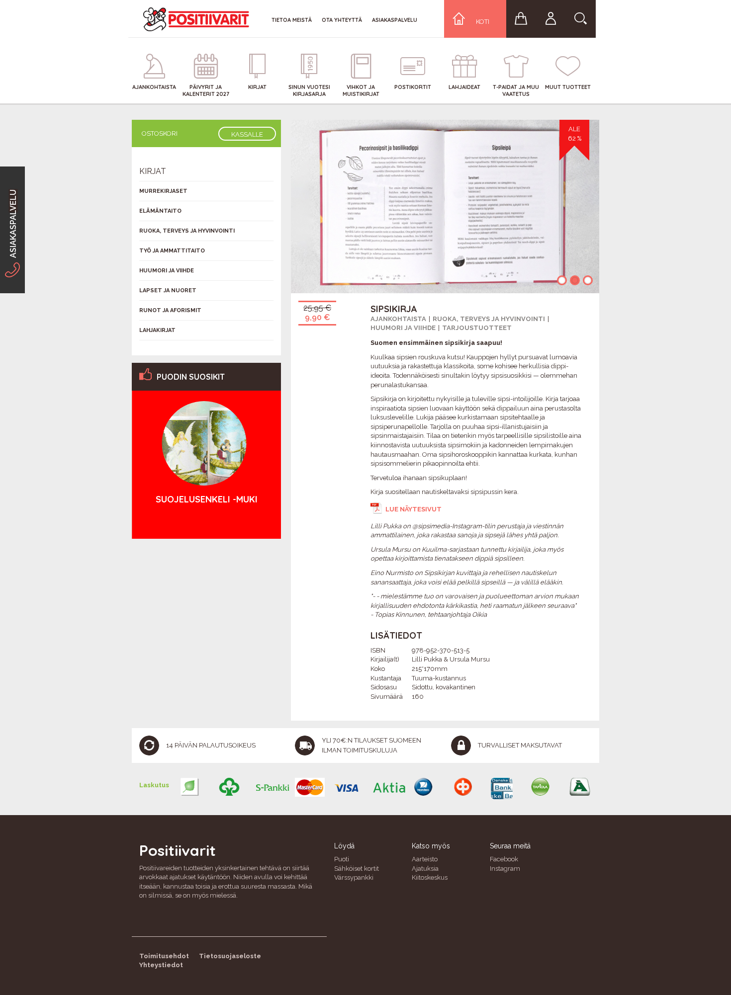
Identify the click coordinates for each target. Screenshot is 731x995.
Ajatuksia (425, 868)
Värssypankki (353, 877)
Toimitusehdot (164, 956)
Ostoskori (160, 133)
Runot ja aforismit (170, 310)
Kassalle (247, 134)
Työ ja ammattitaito (172, 251)
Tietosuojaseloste (230, 956)
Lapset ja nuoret (167, 290)
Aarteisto (425, 859)
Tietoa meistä (292, 19)
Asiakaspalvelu (394, 19)
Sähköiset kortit (356, 868)
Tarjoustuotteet (477, 328)
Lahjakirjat (157, 330)
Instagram (505, 868)
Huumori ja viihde (403, 328)
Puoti (341, 859)
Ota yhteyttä (342, 19)
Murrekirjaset (163, 191)
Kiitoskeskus (430, 877)
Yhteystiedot (161, 965)
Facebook (504, 859)
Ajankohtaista (398, 319)
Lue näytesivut (413, 509)
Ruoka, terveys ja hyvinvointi (489, 319)
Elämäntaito (160, 211)
